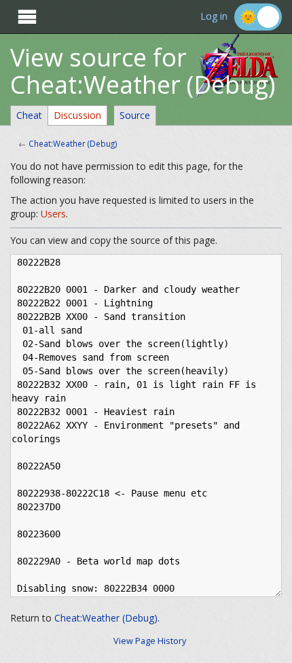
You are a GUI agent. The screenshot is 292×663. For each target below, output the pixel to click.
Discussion (77, 115)
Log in (213, 16)
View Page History (149, 641)
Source (135, 115)
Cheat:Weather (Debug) (73, 143)
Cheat (29, 115)
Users (53, 213)
